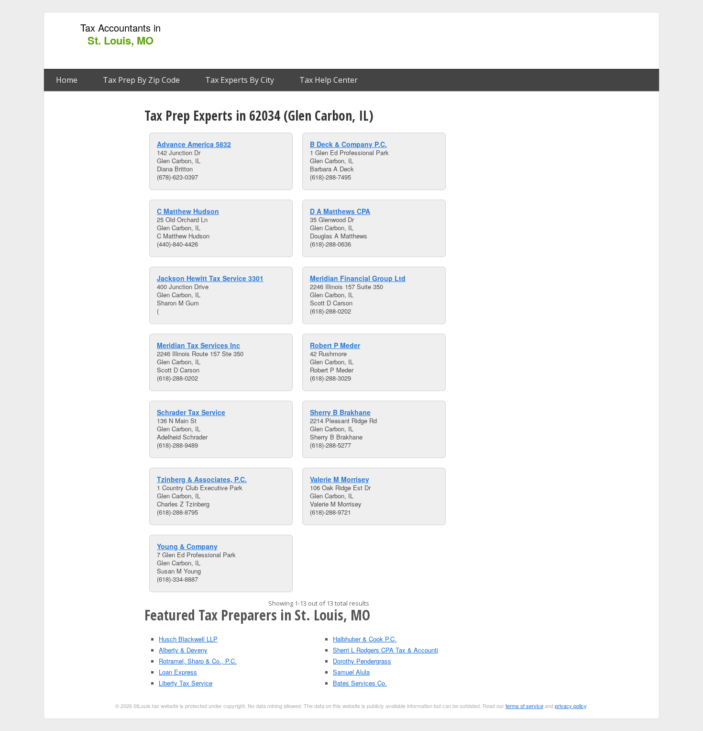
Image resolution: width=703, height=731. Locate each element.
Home (66, 80)
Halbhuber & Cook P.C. (364, 638)
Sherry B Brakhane (340, 412)
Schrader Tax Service (191, 412)
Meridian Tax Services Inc (198, 345)
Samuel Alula (351, 671)
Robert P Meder (335, 345)
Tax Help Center (328, 80)
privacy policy (570, 705)
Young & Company (187, 546)
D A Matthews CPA (340, 211)
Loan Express (178, 671)
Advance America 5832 (194, 144)
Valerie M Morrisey (339, 479)
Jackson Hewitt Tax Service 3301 (210, 278)
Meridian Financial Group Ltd (358, 278)
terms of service (524, 705)
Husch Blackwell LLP (188, 638)
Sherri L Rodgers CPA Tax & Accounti (385, 649)
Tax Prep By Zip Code (141, 80)
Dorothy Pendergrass (362, 660)
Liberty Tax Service (185, 682)
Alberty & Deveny (183, 649)
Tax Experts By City (239, 80)
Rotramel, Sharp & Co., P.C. (198, 660)
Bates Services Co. (360, 682)
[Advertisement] (480, 41)
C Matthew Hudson (188, 211)
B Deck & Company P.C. (348, 144)
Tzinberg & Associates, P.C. (202, 479)
